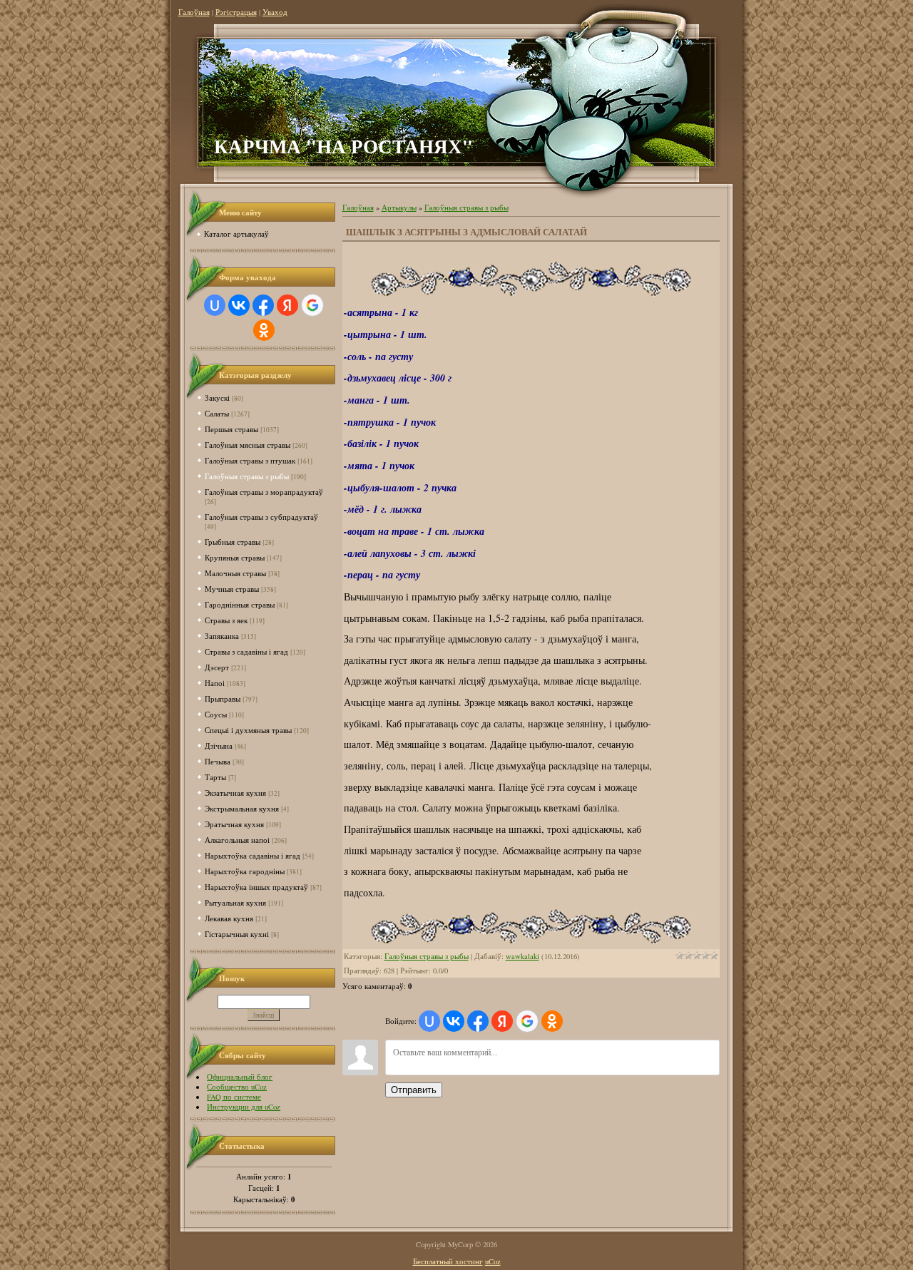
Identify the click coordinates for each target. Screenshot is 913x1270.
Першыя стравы (231, 429)
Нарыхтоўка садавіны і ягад (252, 855)
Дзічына (219, 745)
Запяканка (222, 635)
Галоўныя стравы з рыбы (247, 476)
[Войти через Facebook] (263, 305)
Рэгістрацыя (236, 12)
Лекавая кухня (229, 918)
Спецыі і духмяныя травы (248, 729)
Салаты (217, 413)
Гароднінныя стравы (240, 604)
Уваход (274, 12)
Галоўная (194, 12)
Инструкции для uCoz (243, 1107)
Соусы (216, 714)
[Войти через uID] (214, 305)
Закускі (217, 397)
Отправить (414, 1090)
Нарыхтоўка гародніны (245, 871)
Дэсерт (217, 667)
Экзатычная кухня (235, 792)
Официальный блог (239, 1077)
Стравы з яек (226, 620)
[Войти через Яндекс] (287, 305)
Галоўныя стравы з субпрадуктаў (261, 516)
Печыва (217, 761)
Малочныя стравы (235, 573)
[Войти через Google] (312, 305)
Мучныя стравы (232, 588)
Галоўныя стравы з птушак (250, 460)
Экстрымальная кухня (242, 808)
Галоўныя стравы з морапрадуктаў (264, 491)
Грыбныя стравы (232, 541)
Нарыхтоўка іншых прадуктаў (256, 886)
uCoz (493, 1261)
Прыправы (222, 698)
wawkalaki (522, 956)
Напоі (215, 682)
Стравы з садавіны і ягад (246, 651)
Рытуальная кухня (235, 902)
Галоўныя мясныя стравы (247, 444)
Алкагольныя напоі (237, 839)
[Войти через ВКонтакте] (239, 305)
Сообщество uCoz (237, 1087)
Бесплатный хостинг (448, 1261)
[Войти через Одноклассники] (264, 330)
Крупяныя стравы (235, 557)
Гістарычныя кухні (237, 933)
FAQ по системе (234, 1097)
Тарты (215, 777)
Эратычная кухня (234, 824)
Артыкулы (399, 207)
